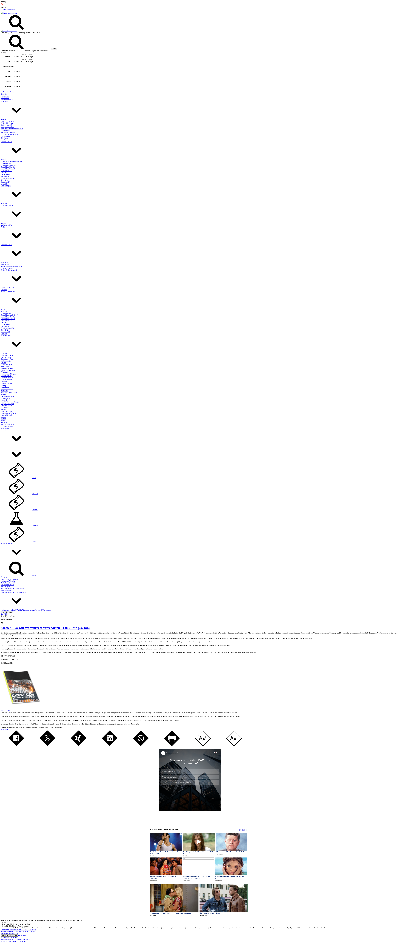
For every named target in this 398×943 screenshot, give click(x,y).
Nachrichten (5, 96)
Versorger (4, 430)
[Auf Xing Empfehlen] (78, 745)
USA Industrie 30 (6, 171)
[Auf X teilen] (47, 745)
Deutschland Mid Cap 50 (9, 167)
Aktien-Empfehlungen (21, 931)
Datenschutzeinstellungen (9, 935)
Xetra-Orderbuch (16, 930)
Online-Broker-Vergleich (9, 270)
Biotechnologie (6, 361)
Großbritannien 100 (7, 178)
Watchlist (35, 575)
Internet (3, 394)
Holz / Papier (5, 387)
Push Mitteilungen (7, 612)
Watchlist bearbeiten (7, 585)
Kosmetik (4, 400)
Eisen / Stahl (5, 366)
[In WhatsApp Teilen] (140, 745)
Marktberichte (5, 130)
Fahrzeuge (4, 372)
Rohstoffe (4, 420)
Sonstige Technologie (8, 424)
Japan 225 (4, 184)
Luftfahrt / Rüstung (7, 406)
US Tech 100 (5, 174)
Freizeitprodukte (6, 376)
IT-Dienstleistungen (7, 396)
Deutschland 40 (6, 163)
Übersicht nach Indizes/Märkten (11, 161)
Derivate (35, 510)
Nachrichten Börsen (7, 931)
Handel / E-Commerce (8, 383)
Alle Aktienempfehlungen (9, 134)
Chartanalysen (5, 136)
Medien (3, 223)
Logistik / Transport (7, 404)
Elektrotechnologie (7, 368)
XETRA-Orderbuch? (8, 291)
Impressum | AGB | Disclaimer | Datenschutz (15, 939)
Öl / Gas (3, 417)
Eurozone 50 (5, 176)
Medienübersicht (6, 225)
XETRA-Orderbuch (7, 288)
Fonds (34, 478)
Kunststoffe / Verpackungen (10, 402)
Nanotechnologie (6, 411)
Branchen (4, 203)
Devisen (34, 541)
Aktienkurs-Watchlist (8, 583)
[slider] (4, 621)
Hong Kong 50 (6, 186)
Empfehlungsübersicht (8, 132)
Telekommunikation (7, 426)
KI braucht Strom (6, 711)
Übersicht (4, 290)
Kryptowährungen (7, 543)
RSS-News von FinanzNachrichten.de (13, 941)
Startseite (4, 94)
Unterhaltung (5, 428)
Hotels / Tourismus (7, 389)
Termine (3, 140)
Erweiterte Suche (8, 92)
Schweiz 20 (4, 180)
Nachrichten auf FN (7, 100)
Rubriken (4, 119)
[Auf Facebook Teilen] (16, 745)
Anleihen (35, 494)
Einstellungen (5, 586)
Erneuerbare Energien (8, 370)
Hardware (4, 385)
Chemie (3, 363)
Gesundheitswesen (7, 378)
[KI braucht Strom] (20, 709)
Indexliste (4, 311)
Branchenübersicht (7, 205)
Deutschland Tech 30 (8, 169)
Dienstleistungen (6, 364)
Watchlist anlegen (6, 590)
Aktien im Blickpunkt (8, 121)
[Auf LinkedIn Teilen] (109, 745)
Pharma (3, 419)
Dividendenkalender (7, 268)
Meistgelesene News (7, 127)
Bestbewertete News (7, 125)
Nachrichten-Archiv (12, 933)
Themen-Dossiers (6, 142)
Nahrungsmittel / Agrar (8, 413)
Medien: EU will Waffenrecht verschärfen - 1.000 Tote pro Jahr (45, 628)
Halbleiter (4, 381)
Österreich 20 (5, 182)
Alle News (4, 101)
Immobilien (4, 391)
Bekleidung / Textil (7, 359)
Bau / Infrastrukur (6, 357)
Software (4, 422)
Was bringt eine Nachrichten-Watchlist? (14, 588)
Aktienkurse (5, 262)
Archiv (3, 227)
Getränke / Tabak (6, 379)
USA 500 (4, 173)
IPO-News (4, 138)
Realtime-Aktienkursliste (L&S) (11, 266)
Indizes (3, 159)
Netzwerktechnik (6, 415)
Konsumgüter (5, 398)
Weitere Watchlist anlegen (9, 579)
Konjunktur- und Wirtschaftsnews (12, 129)
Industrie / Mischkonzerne (9, 392)
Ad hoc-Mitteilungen (8, 9)
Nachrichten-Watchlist (8, 581)
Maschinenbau (5, 407)
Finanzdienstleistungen (8, 374)
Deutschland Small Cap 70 (9, 165)
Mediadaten (22, 935)
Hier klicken (5, 729)
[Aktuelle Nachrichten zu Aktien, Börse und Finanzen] (9, 13)
